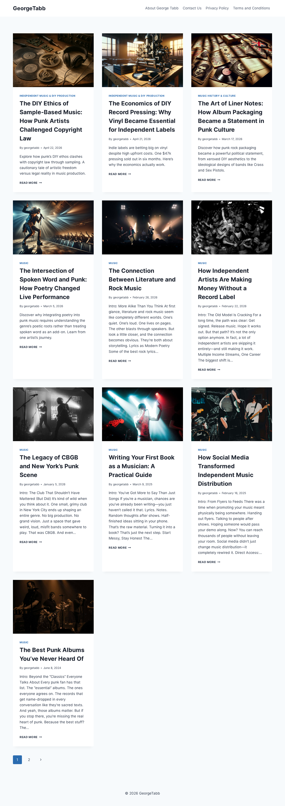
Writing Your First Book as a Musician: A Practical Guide (141, 466)
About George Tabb (162, 8)
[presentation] (53, 60)
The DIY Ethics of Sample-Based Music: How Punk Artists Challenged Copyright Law (51, 121)
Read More (31, 182)
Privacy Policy (217, 8)
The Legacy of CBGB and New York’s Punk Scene (49, 466)
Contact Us (192, 8)
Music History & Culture (217, 95)
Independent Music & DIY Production (47, 95)
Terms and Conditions (251, 8)
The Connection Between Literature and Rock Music (142, 279)
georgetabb (31, 147)
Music (24, 263)
